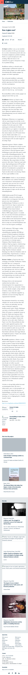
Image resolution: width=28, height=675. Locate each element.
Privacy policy (18, 643)
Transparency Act (19, 646)
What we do (18, 637)
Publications (10, 21)
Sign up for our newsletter (8, 669)
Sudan (4, 430)
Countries (17, 638)
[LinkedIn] (18, 673)
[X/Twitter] (9, 673)
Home (3, 21)
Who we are (5, 637)
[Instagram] (15, 673)
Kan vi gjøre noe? (8, 30)
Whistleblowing (5, 645)
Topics (3, 638)
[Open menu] (2, 2)
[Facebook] (12, 673)
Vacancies (17, 642)
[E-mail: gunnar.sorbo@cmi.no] (12, 411)
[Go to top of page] (26, 673)
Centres (4, 643)
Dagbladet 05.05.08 (7, 36)
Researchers (4, 640)
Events (3, 642)
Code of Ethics (18, 645)
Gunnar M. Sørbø (6, 33)
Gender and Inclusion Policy (8, 646)
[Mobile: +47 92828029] (17, 411)
